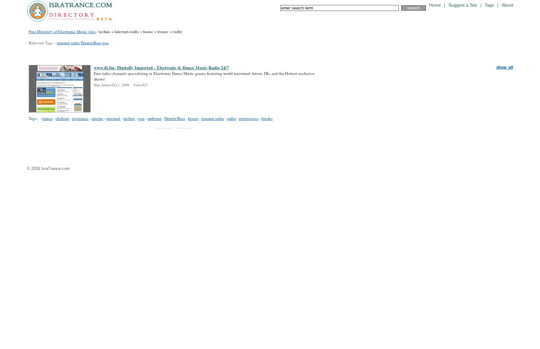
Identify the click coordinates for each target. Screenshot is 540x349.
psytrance (80, 118)
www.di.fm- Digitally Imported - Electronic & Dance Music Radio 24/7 (161, 68)
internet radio (68, 43)
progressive (248, 118)
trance (47, 118)
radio (231, 118)
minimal (113, 118)
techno (129, 118)
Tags (489, 5)
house (193, 118)
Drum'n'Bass (91, 43)
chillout (62, 118)
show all (504, 67)
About (507, 5)
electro (97, 118)
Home (435, 5)
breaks (267, 118)
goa (105, 43)
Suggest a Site (462, 5)
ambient (154, 118)
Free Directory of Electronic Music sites (62, 31)
